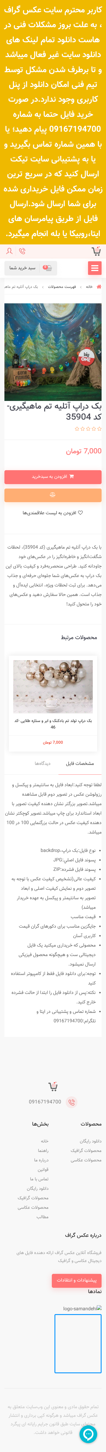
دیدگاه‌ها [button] (43, 764)
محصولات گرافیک (86, 1151)
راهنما (43, 1151)
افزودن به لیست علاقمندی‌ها (50, 513)
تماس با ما (39, 1179)
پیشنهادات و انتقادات (77, 1280)
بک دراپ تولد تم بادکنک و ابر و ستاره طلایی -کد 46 (53, 724)
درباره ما (41, 1160)
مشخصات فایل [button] (80, 764)
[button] (30, 268)
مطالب (43, 1217)
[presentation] (100, 352)
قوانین (43, 1169)
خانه (45, 1141)
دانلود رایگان (91, 1141)
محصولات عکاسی (86, 1160)
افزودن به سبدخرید (50, 477)
